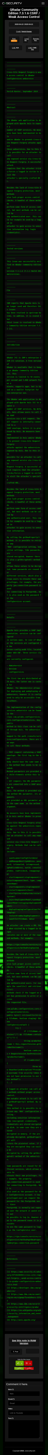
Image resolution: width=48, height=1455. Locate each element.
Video (10, 1409)
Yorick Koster (26, 31)
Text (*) (10, 1418)
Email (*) (11, 1399)
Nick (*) (11, 1389)
